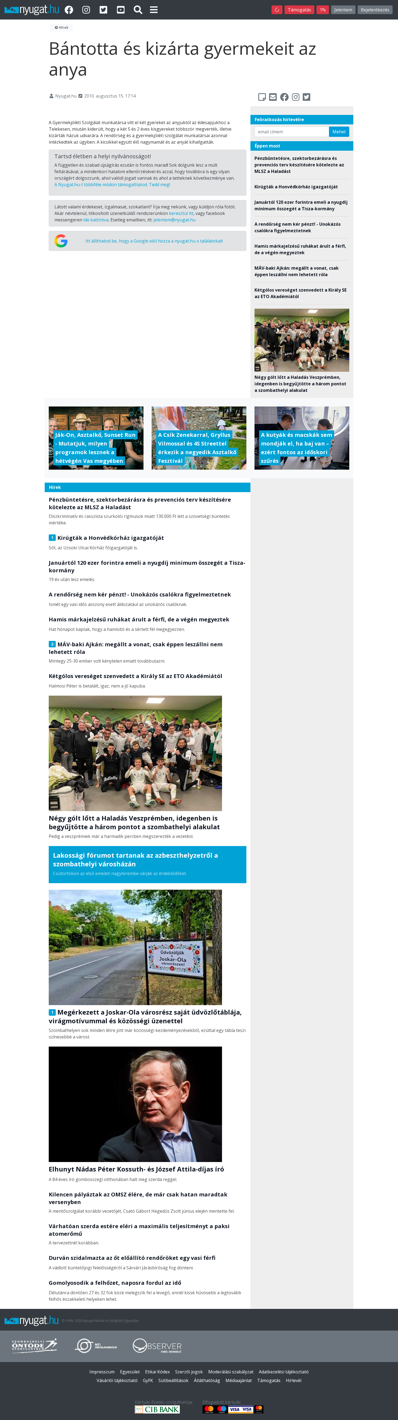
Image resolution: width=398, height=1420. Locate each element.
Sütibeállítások (173, 1380)
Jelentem (343, 10)
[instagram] (87, 9)
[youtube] (121, 9)
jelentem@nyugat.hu (174, 220)
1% (323, 10)
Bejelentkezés (375, 10)
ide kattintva (96, 220)
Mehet (339, 132)
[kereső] (138, 9)
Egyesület (130, 1372)
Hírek (63, 27)
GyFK (148, 1380)
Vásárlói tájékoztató (117, 1380)
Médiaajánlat (239, 1380)
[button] (154, 9)
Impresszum (102, 1372)
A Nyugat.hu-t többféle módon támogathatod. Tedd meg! (112, 185)
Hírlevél (293, 1380)
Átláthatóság (207, 1380)
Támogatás (299, 10)
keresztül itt (181, 213)
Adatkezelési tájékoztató (284, 1372)
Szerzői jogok (189, 1372)
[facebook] (69, 9)
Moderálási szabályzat (230, 1372)
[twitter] (104, 9)
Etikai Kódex (157, 1372)
